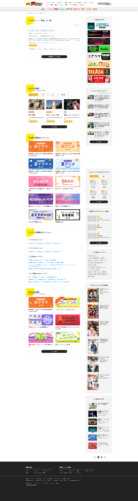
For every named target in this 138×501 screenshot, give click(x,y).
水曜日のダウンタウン (92, 255)
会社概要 (27, 478)
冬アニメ (99, 271)
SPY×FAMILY (90, 262)
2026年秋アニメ (32, 251)
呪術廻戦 (104, 271)
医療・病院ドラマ (53, 279)
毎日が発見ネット (29, 483)
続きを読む (77, 40)
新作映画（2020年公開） (46, 268)
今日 (33, 94)
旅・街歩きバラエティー (39, 260)
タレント (61, 4)
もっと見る (54, 127)
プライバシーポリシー (57, 478)
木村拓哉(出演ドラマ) (43, 279)
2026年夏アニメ (40, 251)
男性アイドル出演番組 (51, 260)
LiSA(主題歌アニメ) (48, 281)
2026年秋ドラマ (32, 243)
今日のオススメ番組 (92, 264)
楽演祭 (57, 483)
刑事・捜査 (31, 49)
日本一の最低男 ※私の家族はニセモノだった (97, 267)
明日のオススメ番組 (92, 271)
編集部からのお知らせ (66, 478)
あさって (53, 94)
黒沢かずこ (39, 42)
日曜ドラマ (31, 281)
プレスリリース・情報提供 (47, 478)
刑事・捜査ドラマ (62, 279)
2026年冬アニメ (57, 251)
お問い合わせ (39, 478)
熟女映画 (67, 281)
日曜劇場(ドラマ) (36, 277)
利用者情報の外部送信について (76, 480)
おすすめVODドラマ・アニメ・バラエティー (65, 265)
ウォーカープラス (37, 483)
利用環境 (48, 480)
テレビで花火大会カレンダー (35, 266)
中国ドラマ (97, 260)
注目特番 (31, 260)
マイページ (32, 478)
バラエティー (60, 2)
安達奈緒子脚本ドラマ (52, 277)
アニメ (36, 470)
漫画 (66, 4)
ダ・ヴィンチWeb (45, 483)
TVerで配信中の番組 (58, 262)
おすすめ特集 (34, 292)
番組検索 (30, 13)
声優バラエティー (39, 281)
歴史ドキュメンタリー (59, 281)
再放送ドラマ (90, 260)
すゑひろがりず (51, 42)
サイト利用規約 (54, 480)
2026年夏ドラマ (40, 243)
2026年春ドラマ (49, 243)
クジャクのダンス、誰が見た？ (94, 269)
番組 (56, 4)
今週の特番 (63, 94)
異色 (45, 49)
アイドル (61, 49)
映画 (66, 2)
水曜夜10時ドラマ (33, 279)
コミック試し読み (73, 4)
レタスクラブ (52, 483)
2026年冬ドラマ (57, 243)
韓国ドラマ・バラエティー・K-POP (46, 265)
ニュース (47, 2)
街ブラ (39, 49)
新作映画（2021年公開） (34, 268)
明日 (43, 94)
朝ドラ (30, 277)
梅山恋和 (45, 42)
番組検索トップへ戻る (54, 56)
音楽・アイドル (89, 470)
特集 (52, 4)
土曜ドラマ (43, 277)
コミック (91, 2)
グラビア (85, 2)
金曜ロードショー (57, 268)
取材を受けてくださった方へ (40, 480)
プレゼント (82, 4)
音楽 (70, 2)
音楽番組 (31, 262)
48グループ (52, 49)
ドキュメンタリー (33, 265)
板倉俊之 (35, 42)
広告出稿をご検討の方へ (30, 480)
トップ (47, 4)
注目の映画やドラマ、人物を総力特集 (37, 294)
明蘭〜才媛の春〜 (91, 276)
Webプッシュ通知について (64, 480)
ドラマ (53, 2)
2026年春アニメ (49, 251)
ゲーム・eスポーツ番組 (48, 262)
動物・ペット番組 (38, 262)
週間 (104, 176)
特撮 (65, 112)
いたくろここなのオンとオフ (42, 30)
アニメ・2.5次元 (77, 2)
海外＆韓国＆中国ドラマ (99, 262)
